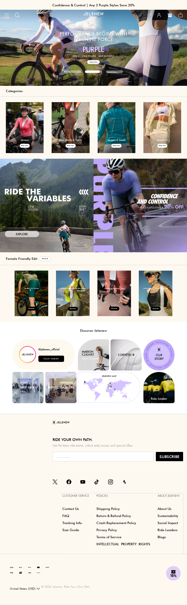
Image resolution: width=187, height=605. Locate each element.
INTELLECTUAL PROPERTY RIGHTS (123, 544)
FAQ (65, 516)
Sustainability (168, 516)
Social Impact (168, 523)
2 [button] (93, 71)
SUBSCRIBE (169, 456)
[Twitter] (55, 482)
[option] (93, 43)
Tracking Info (72, 523)
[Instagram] (110, 482)
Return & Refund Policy (113, 516)
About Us (164, 509)
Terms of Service (109, 537)
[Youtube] (82, 482)
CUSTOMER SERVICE (75, 496)
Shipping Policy (108, 509)
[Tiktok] (96, 482)
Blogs (162, 537)
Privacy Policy (106, 530)
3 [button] (114, 71)
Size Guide (70, 530)
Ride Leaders (168, 530)
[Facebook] (68, 482)
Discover (45, 258)
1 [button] (72, 71)
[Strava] (124, 482)
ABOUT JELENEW (168, 496)
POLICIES (102, 496)
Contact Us (70, 509)
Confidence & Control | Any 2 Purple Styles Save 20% (93, 5)
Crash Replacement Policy (116, 523)
